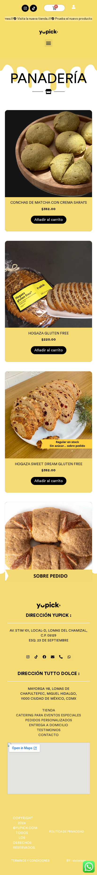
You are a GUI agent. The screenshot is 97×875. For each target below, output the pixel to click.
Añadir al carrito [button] (48, 220)
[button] (49, 43)
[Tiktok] (33, 8)
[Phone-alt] (61, 656)
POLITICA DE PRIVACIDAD (66, 831)
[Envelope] (52, 656)
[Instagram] (25, 8)
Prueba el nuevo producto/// (72, 18)
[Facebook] (44, 656)
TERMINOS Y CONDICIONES (30, 860)
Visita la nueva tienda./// (31, 18)
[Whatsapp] (69, 656)
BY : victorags (76, 860)
